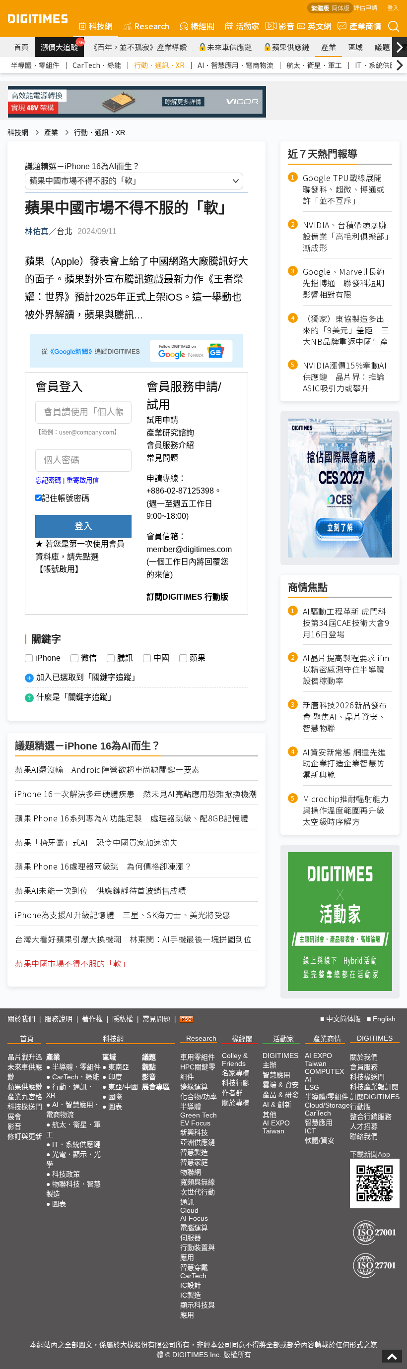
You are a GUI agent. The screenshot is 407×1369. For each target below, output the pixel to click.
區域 (355, 47)
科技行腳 (236, 1083)
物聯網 (190, 1172)
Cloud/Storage (327, 1105)
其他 (269, 1115)
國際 (115, 1097)
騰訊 (125, 658)
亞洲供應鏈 (197, 1142)
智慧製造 (194, 1152)
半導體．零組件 (35, 65)
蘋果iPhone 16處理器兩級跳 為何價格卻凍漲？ (103, 866)
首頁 (21, 47)
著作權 (92, 1019)
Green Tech (198, 1115)
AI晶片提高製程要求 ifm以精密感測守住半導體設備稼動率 (346, 669)
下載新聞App (370, 1154)
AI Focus (194, 1218)
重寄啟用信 (83, 480)
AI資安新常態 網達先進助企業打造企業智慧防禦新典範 (344, 764)
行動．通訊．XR (159, 65)
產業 (328, 47)
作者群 (232, 1093)
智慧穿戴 (194, 1267)
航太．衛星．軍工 (314, 65)
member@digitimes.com (189, 549)
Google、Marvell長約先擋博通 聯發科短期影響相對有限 (344, 283)
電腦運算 (194, 1228)
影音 (282, 26)
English (384, 1019)
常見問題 (162, 458)
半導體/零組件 (326, 1097)
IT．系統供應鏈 (379, 65)
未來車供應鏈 (229, 47)
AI (308, 1079)
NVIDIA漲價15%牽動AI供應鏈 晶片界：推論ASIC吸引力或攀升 (345, 377)
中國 (161, 658)
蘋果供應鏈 (290, 47)
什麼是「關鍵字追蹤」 (76, 697)
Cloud (189, 1210)
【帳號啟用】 (59, 569)
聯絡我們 (364, 1136)
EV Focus (195, 1123)
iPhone (48, 658)
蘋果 (197, 658)
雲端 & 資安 (281, 1085)
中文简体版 (343, 1019)
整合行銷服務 (371, 1116)
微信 (89, 658)
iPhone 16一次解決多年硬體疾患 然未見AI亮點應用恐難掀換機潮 (136, 794)
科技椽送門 (24, 1107)
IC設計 (190, 1285)
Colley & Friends (235, 1059)
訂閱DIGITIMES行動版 (375, 1102)
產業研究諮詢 (170, 433)
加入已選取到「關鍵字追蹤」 (87, 677)
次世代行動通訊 (197, 1197)
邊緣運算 (194, 1087)
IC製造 (190, 1295)
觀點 (149, 1067)
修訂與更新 (24, 1136)
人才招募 (364, 1126)
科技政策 (66, 1174)
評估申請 (365, 7)
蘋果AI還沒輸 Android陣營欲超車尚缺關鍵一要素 (107, 769)
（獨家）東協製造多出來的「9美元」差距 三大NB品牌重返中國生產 (346, 330)
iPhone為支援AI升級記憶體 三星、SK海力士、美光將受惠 (123, 915)
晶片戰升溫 (24, 1057)
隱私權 (122, 1019)
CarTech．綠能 (96, 65)
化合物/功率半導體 (198, 1102)
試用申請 (162, 420)
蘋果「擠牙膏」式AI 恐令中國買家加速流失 (96, 842)
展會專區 (156, 1087)
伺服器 (190, 1238)
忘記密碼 (48, 480)
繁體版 (320, 7)
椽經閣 (202, 26)
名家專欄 (236, 1073)
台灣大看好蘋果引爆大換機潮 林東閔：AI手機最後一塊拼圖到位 (133, 939)
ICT (310, 1131)
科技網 (101, 26)
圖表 (59, 1204)
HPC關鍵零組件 (197, 1072)
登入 (393, 7)
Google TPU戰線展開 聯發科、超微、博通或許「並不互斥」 (347, 189)
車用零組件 (197, 1057)
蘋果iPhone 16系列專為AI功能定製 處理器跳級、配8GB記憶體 (132, 818)
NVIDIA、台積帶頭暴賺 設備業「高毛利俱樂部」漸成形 (347, 236)
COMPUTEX (324, 1071)
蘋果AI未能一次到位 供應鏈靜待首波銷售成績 (100, 890)
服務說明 (58, 1019)
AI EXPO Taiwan (276, 1127)
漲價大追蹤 (62, 46)
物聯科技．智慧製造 (73, 1189)
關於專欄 (236, 1103)
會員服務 (364, 1067)
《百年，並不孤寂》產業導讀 (138, 47)
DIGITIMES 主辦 (280, 1060)
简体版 (340, 7)
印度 (115, 1077)
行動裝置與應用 (197, 1252)
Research (151, 26)
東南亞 (118, 1067)
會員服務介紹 (170, 445)
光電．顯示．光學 (73, 1159)
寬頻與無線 (197, 1182)
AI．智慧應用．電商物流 (235, 65)
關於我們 (21, 1019)
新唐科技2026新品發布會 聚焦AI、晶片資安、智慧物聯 (345, 716)
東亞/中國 (123, 1087)
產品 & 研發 (281, 1095)
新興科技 (194, 1132)
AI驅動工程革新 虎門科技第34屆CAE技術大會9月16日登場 (346, 623)
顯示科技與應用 (197, 1310)
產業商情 (365, 26)
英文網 (320, 26)
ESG (312, 1087)
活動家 (248, 26)
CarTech (193, 1276)
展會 (14, 1116)
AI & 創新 (277, 1105)
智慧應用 (276, 1075)
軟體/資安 (320, 1140)
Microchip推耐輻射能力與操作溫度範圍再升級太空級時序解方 (346, 810)
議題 (382, 47)
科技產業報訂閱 (374, 1087)
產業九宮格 (24, 1097)
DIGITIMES (375, 1038)
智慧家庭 (194, 1162)
